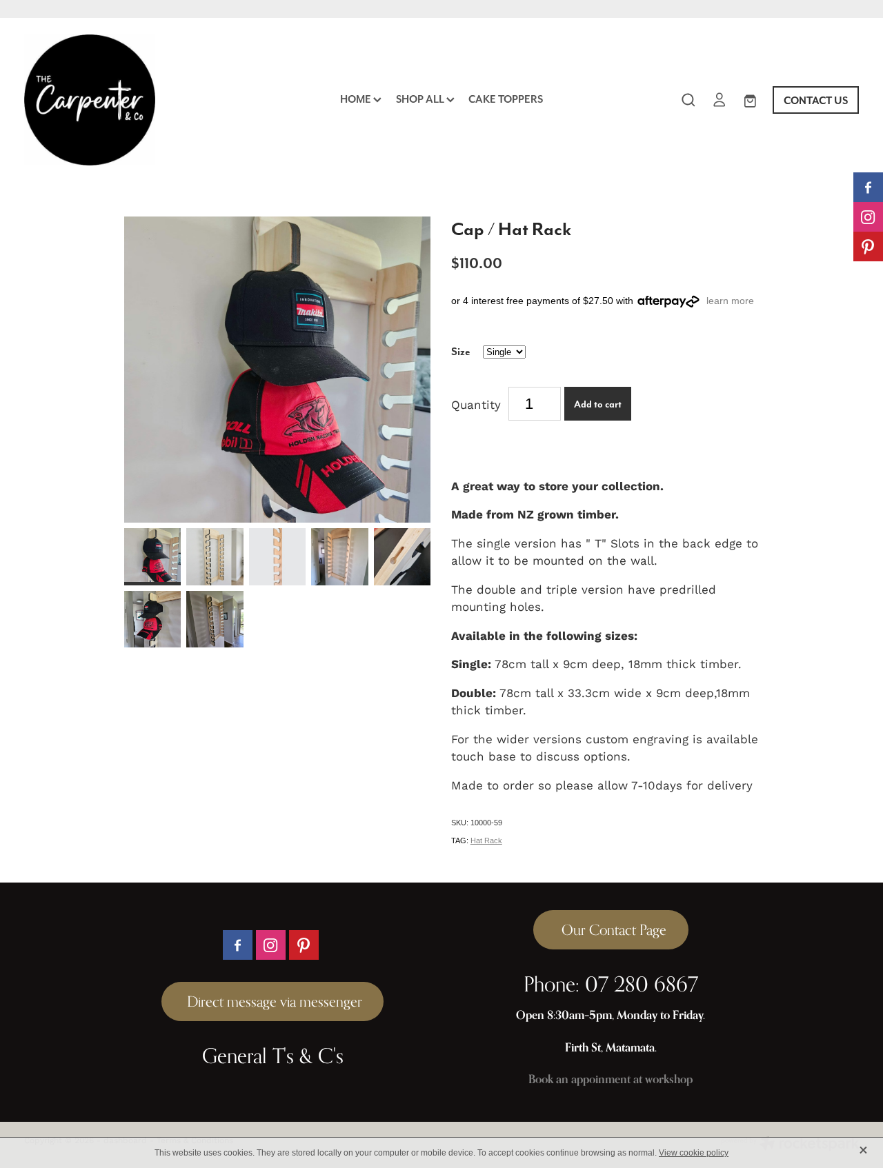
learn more (730, 300)
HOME (356, 98)
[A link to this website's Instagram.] (868, 217)
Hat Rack (486, 840)
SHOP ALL (421, 98)
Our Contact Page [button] (610, 929)
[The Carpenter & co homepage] (107, 99)
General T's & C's (273, 1055)
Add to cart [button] (598, 404)
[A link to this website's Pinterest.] (868, 246)
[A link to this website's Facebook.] (868, 187)
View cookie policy (693, 1153)
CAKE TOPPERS (505, 98)
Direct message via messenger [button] (272, 1001)
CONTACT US (816, 100)
